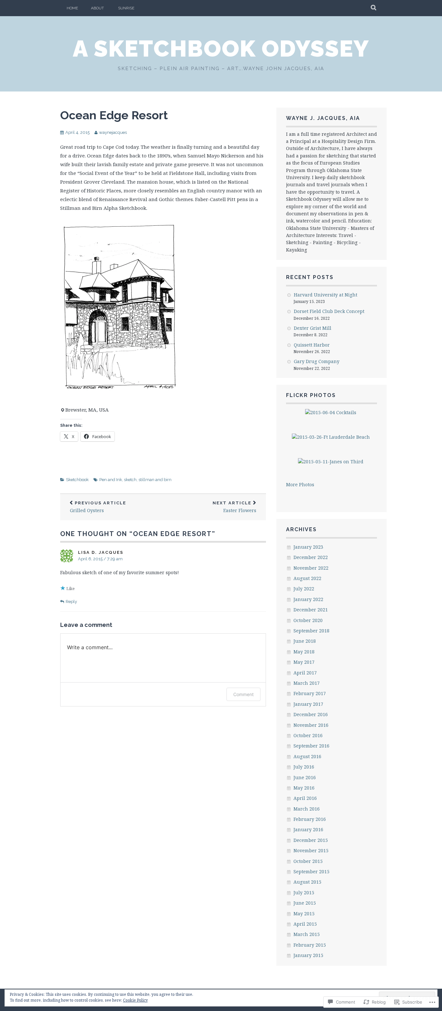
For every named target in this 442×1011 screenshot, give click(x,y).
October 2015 (308, 861)
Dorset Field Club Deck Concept (329, 311)
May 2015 (304, 913)
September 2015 (311, 871)
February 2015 (309, 945)
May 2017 (304, 662)
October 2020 (308, 620)
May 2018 (304, 652)
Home (72, 8)
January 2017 (308, 704)
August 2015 (307, 882)
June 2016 (304, 777)
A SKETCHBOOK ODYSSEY (221, 48)
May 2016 (304, 788)
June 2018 (304, 641)
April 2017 (305, 673)
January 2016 (308, 829)
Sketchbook (77, 479)
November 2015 (310, 850)
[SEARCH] (374, 8)
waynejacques (113, 132)
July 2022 (303, 589)
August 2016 (307, 756)
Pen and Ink (110, 479)
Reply (71, 601)
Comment (243, 694)
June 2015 (304, 903)
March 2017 (306, 683)
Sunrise (126, 8)
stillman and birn (154, 479)
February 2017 (309, 693)
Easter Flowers (234, 507)
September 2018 (311, 631)
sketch (130, 479)
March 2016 (306, 809)
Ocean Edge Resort (114, 115)
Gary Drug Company (316, 361)
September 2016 (311, 746)
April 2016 (305, 798)
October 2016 (308, 735)
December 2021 (310, 610)
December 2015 (310, 840)
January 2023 (308, 547)
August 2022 (307, 578)
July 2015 (303, 892)
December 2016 (310, 714)
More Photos (300, 484)
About (97, 8)
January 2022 (308, 599)
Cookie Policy (135, 1000)
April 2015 (305, 924)
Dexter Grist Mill (312, 328)
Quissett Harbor (312, 345)
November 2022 (310, 568)
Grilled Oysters (98, 507)
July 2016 (303, 767)
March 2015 (306, 934)
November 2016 (310, 725)
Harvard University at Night (325, 295)
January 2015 (308, 955)
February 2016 (309, 819)
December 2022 (310, 557)
